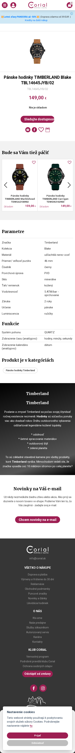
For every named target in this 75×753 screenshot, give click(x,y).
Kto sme (37, 618)
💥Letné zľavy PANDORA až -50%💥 (20, 16)
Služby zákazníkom (37, 627)
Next (69, 185)
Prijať (37, 735)
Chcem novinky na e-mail (37, 520)
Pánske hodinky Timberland (20, 370)
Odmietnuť (37, 742)
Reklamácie (37, 584)
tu (31, 725)
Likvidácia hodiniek (37, 603)
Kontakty (37, 641)
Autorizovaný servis (37, 632)
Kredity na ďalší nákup (36, 20)
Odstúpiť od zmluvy (37, 674)
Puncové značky (37, 593)
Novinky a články (37, 598)
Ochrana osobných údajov (37, 666)
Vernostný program (37, 656)
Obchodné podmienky (37, 588)
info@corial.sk (37, 558)
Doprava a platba (37, 574)
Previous (5, 185)
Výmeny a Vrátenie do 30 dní (37, 579)
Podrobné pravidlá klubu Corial (37, 661)
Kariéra (37, 637)
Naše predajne (37, 622)
